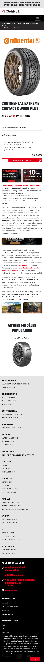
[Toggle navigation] (38, 18)
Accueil (5, 603)
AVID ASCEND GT (9, 550)
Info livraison (7, 629)
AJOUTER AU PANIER (22, 160)
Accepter (35, 659)
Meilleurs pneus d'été (10, 607)
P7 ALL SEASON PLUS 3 (11, 506)
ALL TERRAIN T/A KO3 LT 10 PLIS (15, 384)
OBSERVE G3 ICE (8, 536)
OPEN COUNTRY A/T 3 (11, 540)
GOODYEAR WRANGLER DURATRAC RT (18, 455)
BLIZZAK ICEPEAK (9, 401)
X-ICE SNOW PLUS (9, 489)
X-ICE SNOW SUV (9, 492)
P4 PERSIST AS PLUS (10, 502)
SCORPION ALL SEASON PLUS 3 (15, 509)
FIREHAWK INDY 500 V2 (11, 428)
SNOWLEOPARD (8, 472)
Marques (5, 611)
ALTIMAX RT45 (8, 445)
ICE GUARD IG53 (8, 553)
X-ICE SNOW (7, 485)
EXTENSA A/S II (8, 533)
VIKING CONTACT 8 (10, 418)
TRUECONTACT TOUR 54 (12, 414)
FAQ (3, 625)
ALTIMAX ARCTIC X (9, 441)
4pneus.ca (11, 590)
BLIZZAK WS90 (8, 404)
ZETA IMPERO (22, 337)
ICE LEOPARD (7, 468)
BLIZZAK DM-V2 (8, 397)
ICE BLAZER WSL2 (9, 519)
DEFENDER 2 (7, 482)
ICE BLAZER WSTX (9, 523)
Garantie (5, 633)
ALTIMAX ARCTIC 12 (10, 438)
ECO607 (5, 465)
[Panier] (29, 18)
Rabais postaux (8, 614)
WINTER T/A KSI (8, 387)
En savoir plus (22, 659)
